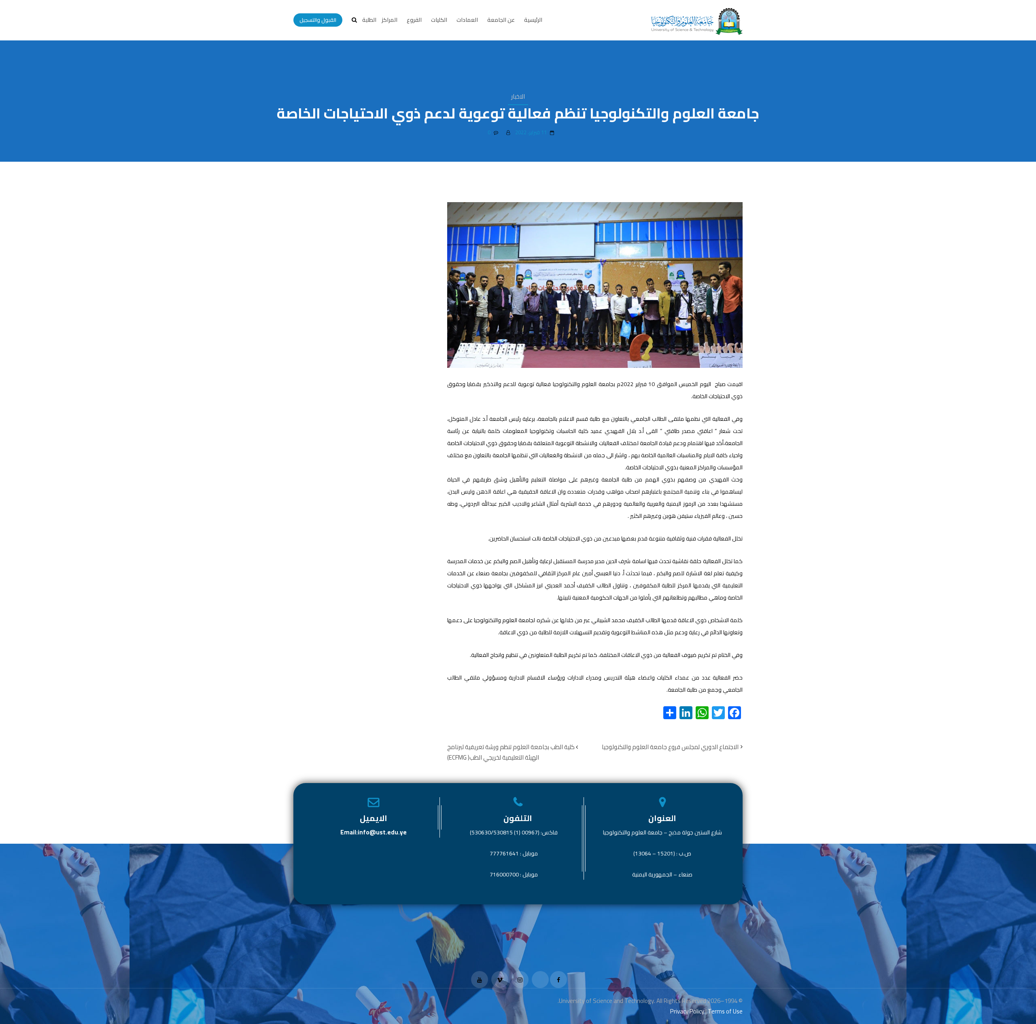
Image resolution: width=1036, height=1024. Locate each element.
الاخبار (518, 96)
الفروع (414, 20)
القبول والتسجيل (317, 20)
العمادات (467, 20)
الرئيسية (533, 20)
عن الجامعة (501, 20)
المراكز (389, 20)
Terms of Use (725, 1011)
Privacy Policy (687, 1011)
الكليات (439, 20)
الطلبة (369, 20)
